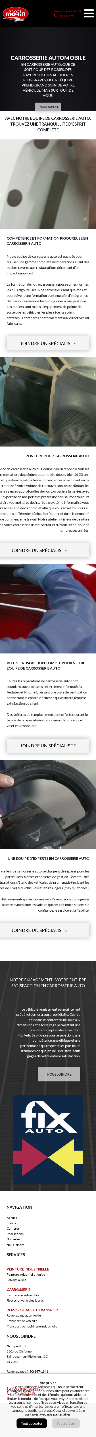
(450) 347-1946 (37, 1371)
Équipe (11, 1223)
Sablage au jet (16, 1280)
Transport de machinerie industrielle (32, 1326)
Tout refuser (65, 1423)
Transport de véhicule (22, 1321)
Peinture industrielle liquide (26, 1274)
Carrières (13, 1228)
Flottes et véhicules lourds (25, 1300)
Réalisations (15, 1234)
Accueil (12, 1218)
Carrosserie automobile (23, 1295)
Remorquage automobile (24, 1315)
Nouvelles (14, 1239)
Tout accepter (31, 1423)
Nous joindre (15, 1245)
